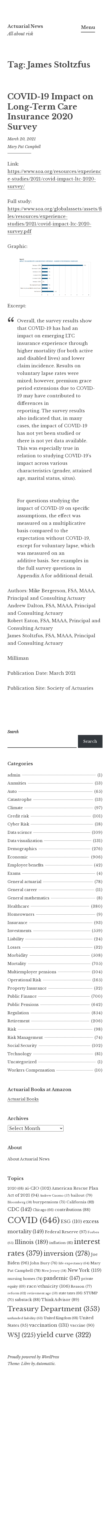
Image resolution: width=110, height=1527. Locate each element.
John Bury (43, 1263)
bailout (81, 1195)
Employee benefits (25, 865)
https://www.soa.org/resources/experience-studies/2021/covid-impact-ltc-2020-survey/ (54, 179)
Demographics (22, 848)
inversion (67, 1253)
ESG (71, 1221)
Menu (88, 27)
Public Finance (22, 996)
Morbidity (17, 955)
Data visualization (24, 840)
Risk (11, 1029)
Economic (17, 857)
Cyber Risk (18, 824)
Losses (14, 947)
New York (84, 1270)
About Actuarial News (28, 1159)
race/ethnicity (48, 1286)
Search (90, 741)
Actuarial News (25, 26)
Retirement (18, 1021)
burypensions (49, 1202)
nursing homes (24, 1279)
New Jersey (54, 1271)
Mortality (16, 963)
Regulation (18, 1013)
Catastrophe (19, 799)
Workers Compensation (31, 1070)
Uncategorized (22, 1062)
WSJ (21, 1335)
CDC (19, 1209)
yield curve (64, 1335)
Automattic (45, 1363)
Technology (19, 1053)
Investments (19, 930)
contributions (72, 1209)
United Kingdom (61, 1318)
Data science (19, 832)
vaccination (49, 1325)
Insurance (17, 922)
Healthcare (18, 906)
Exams (14, 873)
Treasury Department (53, 1309)
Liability (15, 939)
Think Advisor (60, 1299)
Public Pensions (23, 1004)
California (80, 1202)
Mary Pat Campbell (24, 146)
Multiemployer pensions (31, 972)
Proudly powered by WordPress (33, 1357)
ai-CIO (38, 1188)
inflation (61, 1243)
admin (13, 775)
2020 (15, 1188)
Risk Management (25, 1037)
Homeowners (20, 914)
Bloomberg (19, 1202)
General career (22, 889)
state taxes (70, 1293)
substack (27, 1299)
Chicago (43, 1210)
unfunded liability (25, 1318)
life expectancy (73, 1263)
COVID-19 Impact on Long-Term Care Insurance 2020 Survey (50, 112)
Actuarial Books (23, 1099)
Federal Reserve (66, 1232)
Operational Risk (24, 980)
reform (16, 1293)
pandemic (62, 1278)
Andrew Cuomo (55, 1195)
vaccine (82, 1325)
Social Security (22, 1045)
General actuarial (24, 881)
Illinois (31, 1242)
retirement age (42, 1293)
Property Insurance (26, 988)
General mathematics (28, 898)
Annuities (16, 783)
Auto (12, 791)
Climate (15, 807)
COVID (33, 1220)
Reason (81, 1286)
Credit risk (18, 816)
